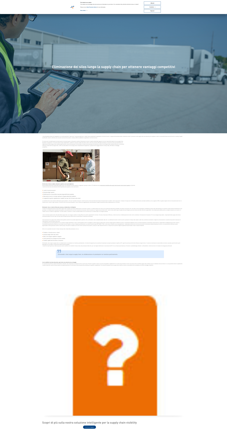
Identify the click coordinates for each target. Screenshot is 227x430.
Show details (83, 10)
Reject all (152, 10)
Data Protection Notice (92, 7)
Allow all (152, 3)
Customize (151, 7)
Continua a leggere (89, 427)
